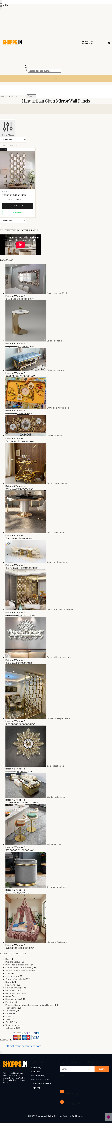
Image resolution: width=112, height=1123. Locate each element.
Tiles (7, 1019)
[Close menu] (1, 2)
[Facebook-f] (63, 1082)
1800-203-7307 (73, 1093)
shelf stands (11, 1007)
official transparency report (23, 1046)
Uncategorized (12, 1025)
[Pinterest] (89, 1082)
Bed (7, 959)
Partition (9, 1002)
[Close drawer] (1, 8)
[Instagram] (72, 1082)
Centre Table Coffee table (18, 967)
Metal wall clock (13, 990)
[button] (56, 78)
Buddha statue (12, 961)
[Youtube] (81, 1082)
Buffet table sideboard (16, 964)
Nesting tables (12, 999)
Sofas (8, 1016)
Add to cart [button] (18, 206)
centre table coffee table (18, 970)
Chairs (8, 973)
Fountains (10, 984)
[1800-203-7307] (62, 1091)
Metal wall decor (13, 993)
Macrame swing (13, 987)
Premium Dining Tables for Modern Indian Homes (29, 1005)
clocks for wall (12, 976)
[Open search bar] (26, 67)
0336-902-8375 (73, 1103)
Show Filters (8, 135)
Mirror (5, 191)
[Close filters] (1, 1052)
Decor (8, 982)
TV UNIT (9, 1022)
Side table (10, 1010)
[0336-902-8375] (62, 1102)
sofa (7, 1013)
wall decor (10, 1028)
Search (31, 96)
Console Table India (15, 979)
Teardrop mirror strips (14, 195)
